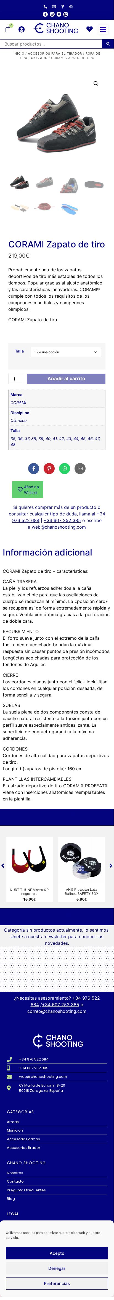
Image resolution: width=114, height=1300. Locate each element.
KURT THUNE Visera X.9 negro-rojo (29, 892)
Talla (19, 351)
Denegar (56, 1268)
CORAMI (18, 402)
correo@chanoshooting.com (56, 1011)
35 (12, 438)
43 (68, 438)
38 (33, 438)
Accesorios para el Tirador (55, 53)
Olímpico (18, 420)
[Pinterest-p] (59, 14)
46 (90, 438)
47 (97, 438)
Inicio (19, 53)
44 (75, 438)
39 (40, 438)
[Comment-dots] (71, 6)
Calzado (39, 58)
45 (83, 438)
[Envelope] (54, 6)
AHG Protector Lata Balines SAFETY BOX (81, 891)
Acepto (57, 1253)
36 (20, 438)
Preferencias (57, 1283)
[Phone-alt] (45, 6)
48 (12, 444)
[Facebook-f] (45, 14)
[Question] (62, 6)
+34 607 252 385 (62, 520)
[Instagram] (52, 14)
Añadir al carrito (66, 378)
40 (48, 438)
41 (55, 438)
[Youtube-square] (65, 14)
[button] (103, 29)
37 (27, 438)
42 (61, 438)
